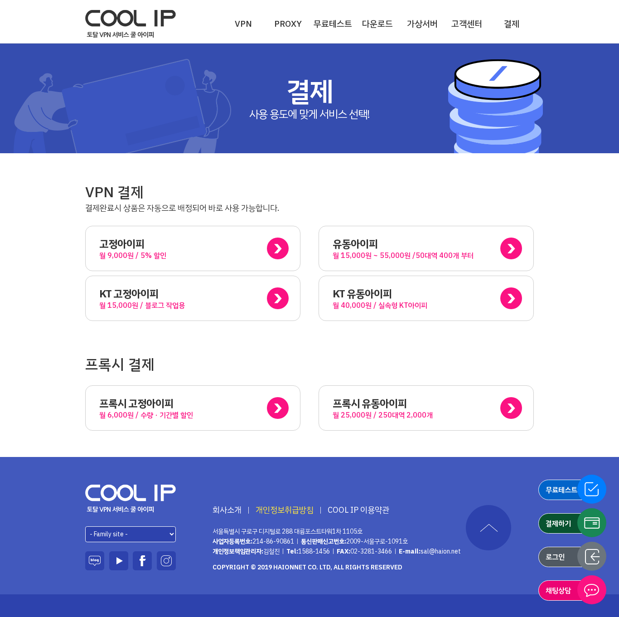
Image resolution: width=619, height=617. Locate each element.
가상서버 (422, 23)
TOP (488, 527)
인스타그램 (166, 560)
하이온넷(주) (130, 498)
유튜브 (118, 560)
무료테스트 (333, 23)
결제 (511, 23)
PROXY (288, 23)
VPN (243, 23)
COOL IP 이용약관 (358, 510)
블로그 (94, 560)
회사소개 (227, 510)
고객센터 (466, 23)
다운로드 (377, 23)
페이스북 (142, 560)
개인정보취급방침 (285, 510)
